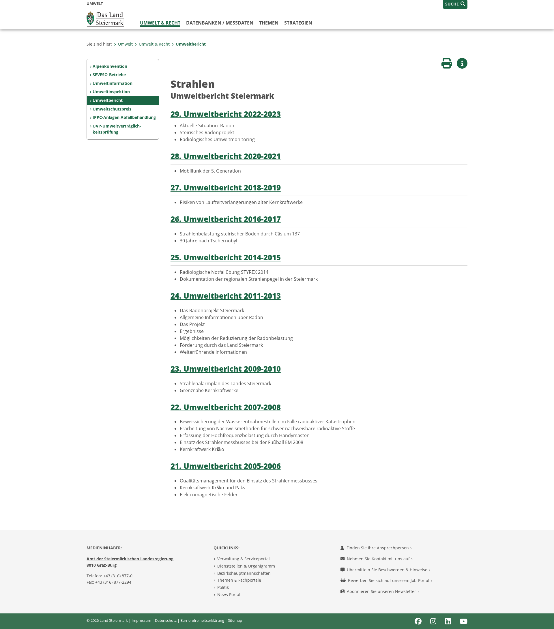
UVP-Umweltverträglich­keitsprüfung (117, 129)
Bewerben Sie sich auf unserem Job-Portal (389, 580)
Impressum (141, 620)
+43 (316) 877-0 (117, 576)
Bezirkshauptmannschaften (244, 573)
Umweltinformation (112, 83)
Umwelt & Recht (160, 23)
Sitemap (235, 620)
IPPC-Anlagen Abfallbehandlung (124, 117)
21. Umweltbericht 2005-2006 (226, 466)
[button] (455, 4)
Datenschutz (166, 620)
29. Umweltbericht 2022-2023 (226, 114)
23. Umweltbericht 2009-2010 (226, 369)
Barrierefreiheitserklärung (202, 620)
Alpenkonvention (110, 66)
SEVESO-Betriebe (109, 74)
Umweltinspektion (111, 91)
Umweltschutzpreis (112, 109)
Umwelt (125, 44)
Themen (268, 23)
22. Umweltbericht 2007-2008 (226, 407)
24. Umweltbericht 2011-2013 (226, 296)
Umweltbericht (191, 44)
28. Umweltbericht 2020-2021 (226, 156)
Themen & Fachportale (239, 580)
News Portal (228, 594)
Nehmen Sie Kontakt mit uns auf (379, 558)
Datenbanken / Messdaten (219, 23)
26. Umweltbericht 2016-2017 (226, 219)
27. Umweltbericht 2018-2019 (226, 188)
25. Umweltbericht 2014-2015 (226, 257)
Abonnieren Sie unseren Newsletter (382, 591)
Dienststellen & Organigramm (246, 566)
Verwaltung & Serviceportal (243, 558)
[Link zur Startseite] (105, 18)
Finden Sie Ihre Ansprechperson (378, 548)
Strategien (298, 23)
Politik (223, 587)
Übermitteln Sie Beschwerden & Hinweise (387, 569)
